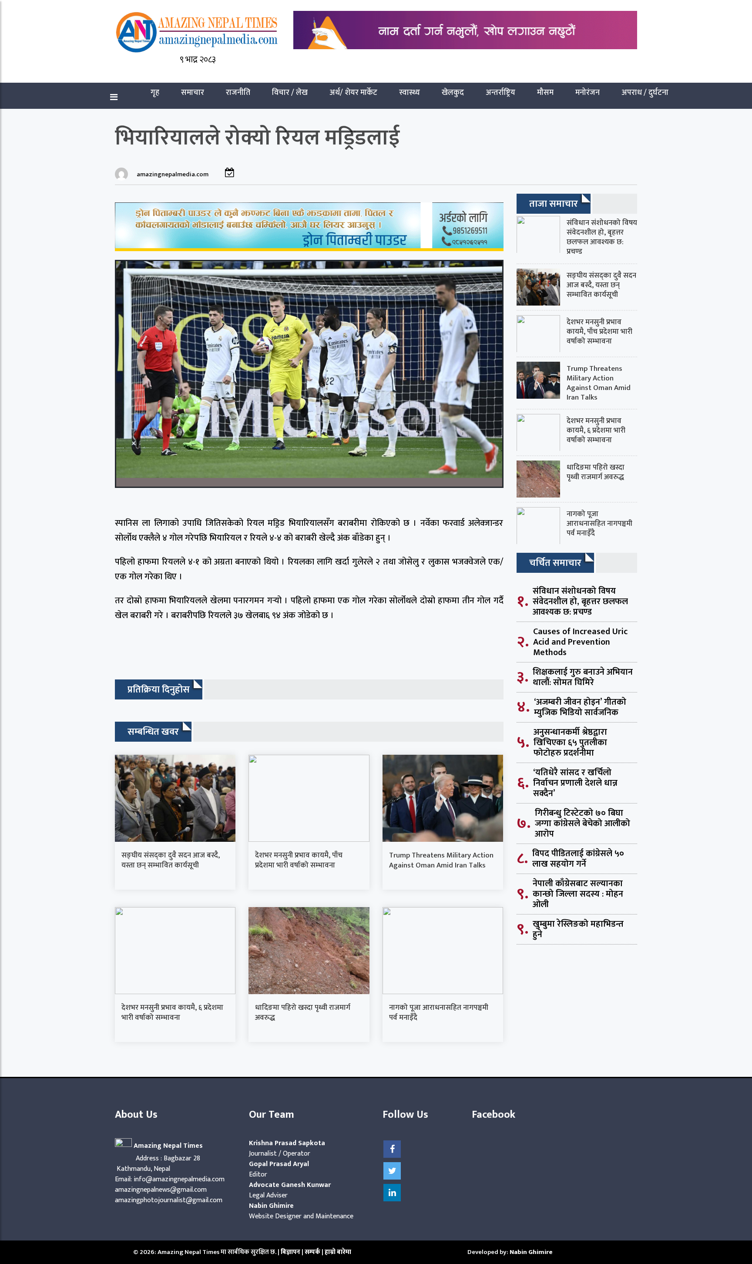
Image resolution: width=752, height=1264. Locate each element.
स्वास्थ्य (409, 92)
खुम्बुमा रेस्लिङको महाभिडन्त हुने (578, 929)
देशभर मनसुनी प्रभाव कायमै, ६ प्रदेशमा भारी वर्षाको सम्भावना (172, 1012)
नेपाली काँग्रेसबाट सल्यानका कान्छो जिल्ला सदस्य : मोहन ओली (578, 894)
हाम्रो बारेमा (338, 1252)
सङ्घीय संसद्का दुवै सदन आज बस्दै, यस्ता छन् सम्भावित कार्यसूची (170, 860)
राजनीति (238, 92)
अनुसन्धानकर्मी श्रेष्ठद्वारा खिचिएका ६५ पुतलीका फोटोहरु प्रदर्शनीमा (570, 742)
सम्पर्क (313, 1252)
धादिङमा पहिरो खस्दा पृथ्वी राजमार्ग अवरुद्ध (302, 1012)
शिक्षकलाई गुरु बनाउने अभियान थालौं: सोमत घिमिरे (583, 677)
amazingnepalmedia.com (172, 174)
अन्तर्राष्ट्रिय (500, 92)
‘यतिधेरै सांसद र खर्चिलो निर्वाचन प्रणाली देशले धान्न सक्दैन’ (575, 783)
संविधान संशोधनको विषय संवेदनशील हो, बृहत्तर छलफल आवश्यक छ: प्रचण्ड (602, 237)
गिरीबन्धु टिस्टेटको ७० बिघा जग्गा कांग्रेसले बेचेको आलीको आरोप (582, 823)
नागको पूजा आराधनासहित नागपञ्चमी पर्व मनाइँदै (438, 1012)
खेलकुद (453, 92)
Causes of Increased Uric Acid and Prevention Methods (580, 642)
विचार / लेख (290, 92)
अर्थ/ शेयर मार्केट (353, 92)
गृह (155, 92)
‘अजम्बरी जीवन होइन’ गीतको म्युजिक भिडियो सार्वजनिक (580, 707)
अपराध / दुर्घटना (644, 92)
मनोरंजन (587, 92)
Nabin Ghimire (531, 1252)
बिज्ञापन (290, 1252)
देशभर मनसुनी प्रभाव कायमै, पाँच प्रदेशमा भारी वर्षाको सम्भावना (298, 860)
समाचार (192, 92)
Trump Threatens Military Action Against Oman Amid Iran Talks (441, 860)
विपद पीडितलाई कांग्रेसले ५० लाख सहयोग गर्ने (578, 858)
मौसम (545, 92)
